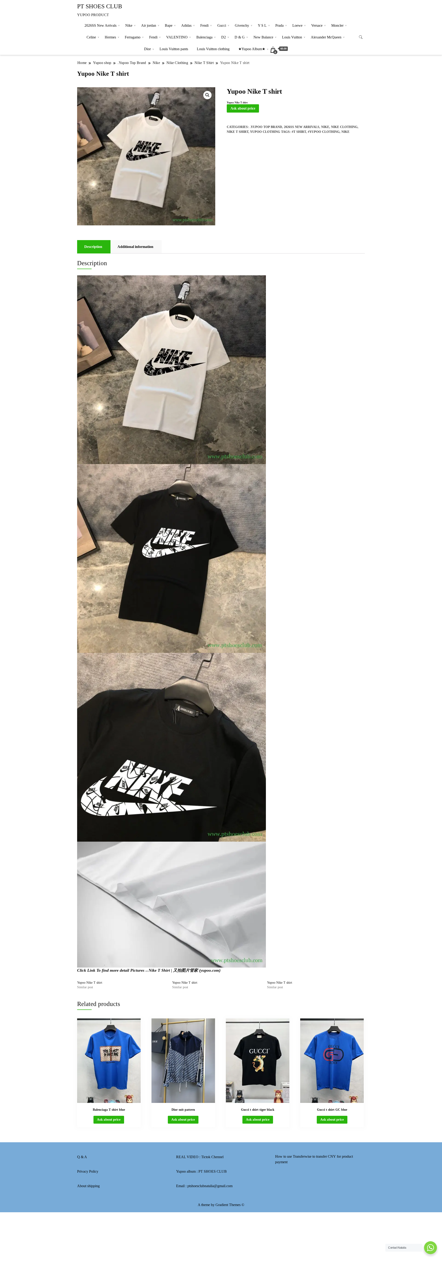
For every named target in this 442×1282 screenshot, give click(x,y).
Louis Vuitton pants (174, 49)
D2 (223, 37)
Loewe (297, 25)
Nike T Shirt (237, 132)
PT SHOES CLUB (99, 6)
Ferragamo (132, 37)
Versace (317, 25)
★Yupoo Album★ (251, 49)
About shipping (88, 1186)
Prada (279, 25)
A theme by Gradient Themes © (221, 1205)
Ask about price (242, 108)
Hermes (110, 37)
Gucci (221, 25)
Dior (147, 49)
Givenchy (242, 25)
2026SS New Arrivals (100, 25)
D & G (240, 37)
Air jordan (148, 25)
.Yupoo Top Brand (266, 127)
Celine (91, 37)
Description (93, 247)
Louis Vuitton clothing (213, 49)
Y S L (262, 25)
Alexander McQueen (326, 37)
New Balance (263, 37)
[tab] (93, 246)
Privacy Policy (87, 1171)
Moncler (337, 25)
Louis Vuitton (292, 37)
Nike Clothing (344, 127)
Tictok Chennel (212, 1157)
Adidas (186, 25)
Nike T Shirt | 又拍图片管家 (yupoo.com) (184, 970)
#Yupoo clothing (324, 132)
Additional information (135, 247)
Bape (168, 25)
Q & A (82, 1157)
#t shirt (299, 132)
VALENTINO (177, 37)
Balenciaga (204, 37)
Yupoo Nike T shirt (89, 982)
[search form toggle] (361, 37)
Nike (128, 25)
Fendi (204, 25)
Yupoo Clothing (265, 132)
